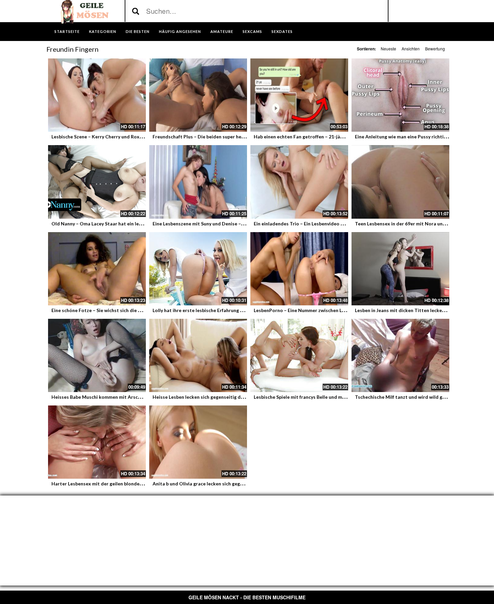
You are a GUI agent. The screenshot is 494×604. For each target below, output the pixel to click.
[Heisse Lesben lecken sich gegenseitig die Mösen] (198, 355)
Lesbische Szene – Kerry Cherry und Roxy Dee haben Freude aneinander (130, 136)
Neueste (388, 48)
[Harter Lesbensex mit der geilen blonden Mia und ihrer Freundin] (97, 442)
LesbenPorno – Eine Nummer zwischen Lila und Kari (310, 310)
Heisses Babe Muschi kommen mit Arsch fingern (104, 397)
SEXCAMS (252, 31)
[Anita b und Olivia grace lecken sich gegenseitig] (198, 442)
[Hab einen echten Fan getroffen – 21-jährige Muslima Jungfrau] (299, 95)
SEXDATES (282, 31)
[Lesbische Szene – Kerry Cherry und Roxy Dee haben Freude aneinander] (97, 95)
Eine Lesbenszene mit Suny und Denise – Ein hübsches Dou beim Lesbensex (235, 223)
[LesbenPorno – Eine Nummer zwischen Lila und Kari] (299, 268)
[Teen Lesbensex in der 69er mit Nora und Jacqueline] (400, 181)
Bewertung (435, 48)
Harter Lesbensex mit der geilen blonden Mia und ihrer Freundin (122, 483)
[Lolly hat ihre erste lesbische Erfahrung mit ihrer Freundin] (198, 268)
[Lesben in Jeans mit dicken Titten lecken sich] (400, 268)
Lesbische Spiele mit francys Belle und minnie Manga (311, 397)
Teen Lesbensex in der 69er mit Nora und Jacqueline (412, 223)
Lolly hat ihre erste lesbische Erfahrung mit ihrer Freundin (216, 310)
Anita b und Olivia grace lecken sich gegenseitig (205, 483)
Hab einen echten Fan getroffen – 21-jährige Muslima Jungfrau (323, 136)
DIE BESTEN (138, 31)
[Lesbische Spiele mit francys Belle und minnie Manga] (299, 355)
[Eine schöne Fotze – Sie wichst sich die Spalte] (97, 268)
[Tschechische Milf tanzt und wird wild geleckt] (400, 355)
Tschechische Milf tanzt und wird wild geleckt (405, 397)
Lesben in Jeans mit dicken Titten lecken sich (404, 310)
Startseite (67, 31)
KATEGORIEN (102, 31)
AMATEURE (221, 31)
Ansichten (411, 48)
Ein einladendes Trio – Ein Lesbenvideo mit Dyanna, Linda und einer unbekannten (343, 223)
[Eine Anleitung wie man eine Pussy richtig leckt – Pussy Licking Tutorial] (400, 95)
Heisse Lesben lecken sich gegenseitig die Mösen (207, 397)
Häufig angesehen (180, 31)
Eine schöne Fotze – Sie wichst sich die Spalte (101, 310)
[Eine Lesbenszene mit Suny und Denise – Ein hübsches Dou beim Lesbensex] (198, 181)
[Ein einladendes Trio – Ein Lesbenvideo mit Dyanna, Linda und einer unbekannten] (299, 181)
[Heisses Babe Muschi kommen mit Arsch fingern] (97, 355)
